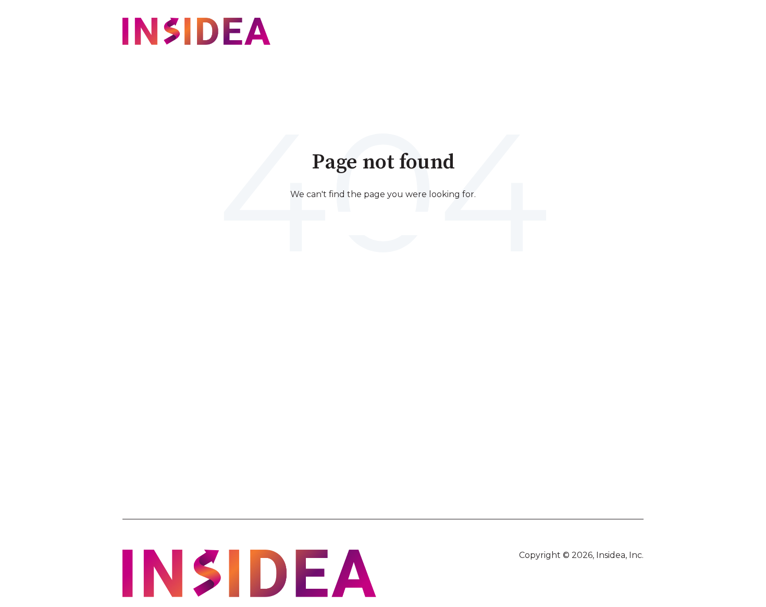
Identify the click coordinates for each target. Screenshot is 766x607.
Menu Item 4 (582, 395)
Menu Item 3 (460, 395)
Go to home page (383, 223)
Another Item (185, 418)
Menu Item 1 (183, 395)
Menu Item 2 (322, 395)
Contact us (609, 33)
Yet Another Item (330, 406)
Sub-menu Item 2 (192, 430)
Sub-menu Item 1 (191, 406)
